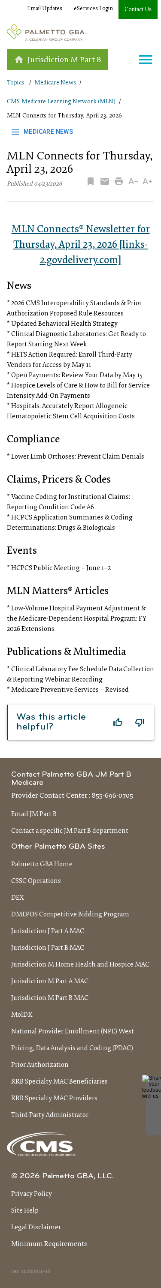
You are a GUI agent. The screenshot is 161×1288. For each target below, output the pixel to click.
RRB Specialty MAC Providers (54, 1098)
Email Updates (44, 9)
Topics (15, 83)
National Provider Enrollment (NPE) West (72, 1031)
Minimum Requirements (49, 1244)
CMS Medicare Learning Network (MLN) (61, 102)
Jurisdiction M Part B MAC (49, 998)
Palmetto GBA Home (42, 864)
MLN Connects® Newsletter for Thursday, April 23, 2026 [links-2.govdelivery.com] (81, 245)
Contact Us (138, 10)
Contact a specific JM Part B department (69, 831)
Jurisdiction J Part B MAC (47, 948)
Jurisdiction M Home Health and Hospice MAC (80, 964)
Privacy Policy (31, 1194)
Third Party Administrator (49, 1115)
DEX (17, 898)
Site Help (25, 1210)
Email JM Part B (34, 814)
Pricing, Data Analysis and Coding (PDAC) (72, 1048)
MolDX (22, 1015)
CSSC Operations (36, 881)
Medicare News (55, 83)
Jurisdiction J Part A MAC (47, 931)
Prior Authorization (40, 1065)
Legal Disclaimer (36, 1227)
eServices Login (93, 9)
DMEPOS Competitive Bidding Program (70, 914)
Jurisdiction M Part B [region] (64, 60)
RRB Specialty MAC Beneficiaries (59, 1081)
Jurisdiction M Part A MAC (49, 981)
